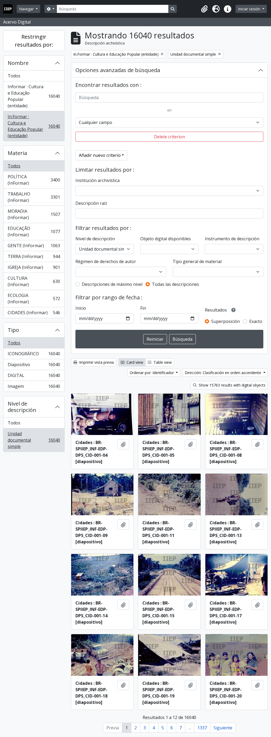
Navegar (27, 8)
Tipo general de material (197, 261)
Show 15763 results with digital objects (231, 385)
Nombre (18, 62)
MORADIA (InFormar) (33, 214)
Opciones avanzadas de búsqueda (117, 70)
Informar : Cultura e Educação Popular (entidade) (33, 96)
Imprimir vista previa (96, 362)
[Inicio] (10, 9)
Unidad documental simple (33, 440)
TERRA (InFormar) (33, 258)
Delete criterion (169, 137)
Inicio (80, 308)
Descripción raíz (91, 203)
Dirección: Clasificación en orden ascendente (223, 372)
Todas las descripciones (175, 284)
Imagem (33, 387)
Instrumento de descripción (232, 239)
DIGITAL (33, 376)
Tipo (13, 330)
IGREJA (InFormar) (33, 268)
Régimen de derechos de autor (105, 261)
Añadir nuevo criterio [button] (100, 155)
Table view (162, 362)
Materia (17, 153)
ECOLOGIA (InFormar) (33, 298)
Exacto (255, 321)
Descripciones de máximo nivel (112, 284)
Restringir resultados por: (34, 40)
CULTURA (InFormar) (33, 281)
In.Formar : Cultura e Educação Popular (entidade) (33, 126)
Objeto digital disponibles (165, 239)
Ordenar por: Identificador (152, 372)
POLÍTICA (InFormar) (33, 180)
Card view (134, 362)
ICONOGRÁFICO (33, 355)
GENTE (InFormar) (33, 247)
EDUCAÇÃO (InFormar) (33, 231)
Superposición (225, 321)
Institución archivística (97, 180)
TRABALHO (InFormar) (33, 197)
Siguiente (223, 728)
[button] (204, 9)
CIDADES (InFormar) (33, 314)
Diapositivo (33, 366)
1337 (202, 728)
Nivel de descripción (22, 407)
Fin (143, 308)
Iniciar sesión (249, 8)
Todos (14, 76)
